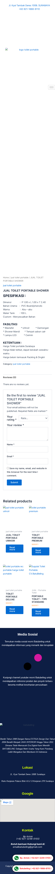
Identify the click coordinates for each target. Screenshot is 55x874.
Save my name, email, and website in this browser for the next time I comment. (27, 472)
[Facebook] (27, 13)
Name (10, 444)
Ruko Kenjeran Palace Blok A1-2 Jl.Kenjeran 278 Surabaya (27, 781)
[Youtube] (27, 39)
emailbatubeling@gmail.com (27, 847)
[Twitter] (27, 19)
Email (10, 456)
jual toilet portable (19, 277)
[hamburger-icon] (51, 87)
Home (6, 277)
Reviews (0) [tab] (9, 377)
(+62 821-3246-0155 (27, 838)
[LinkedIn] (27, 26)
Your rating (11, 418)
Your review (15, 425)
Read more (12, 548)
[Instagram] (27, 32)
